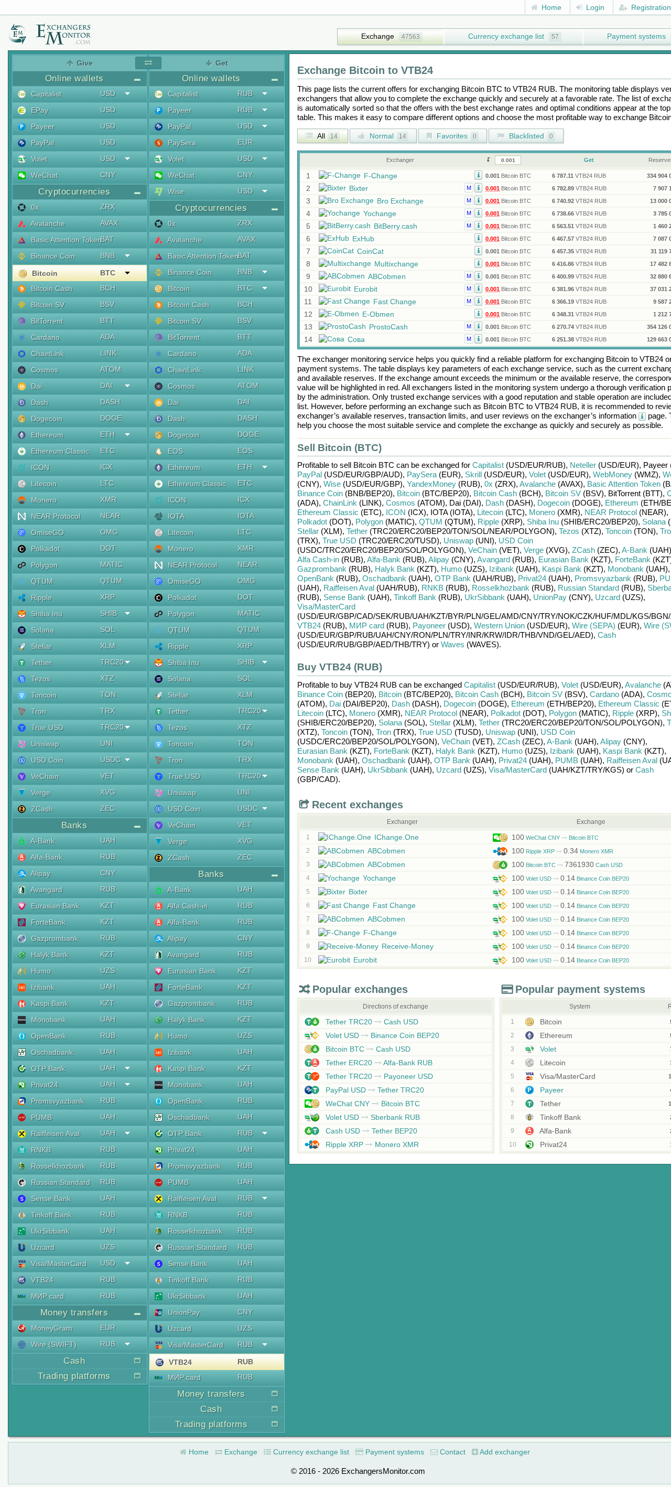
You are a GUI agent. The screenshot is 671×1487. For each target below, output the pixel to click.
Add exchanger (504, 1452)
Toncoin (43, 695)
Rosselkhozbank (57, 1166)
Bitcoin (44, 273)
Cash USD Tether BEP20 (370, 1131)
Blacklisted (530, 136)
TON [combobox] (108, 694)
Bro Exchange (400, 201)
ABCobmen (387, 276)
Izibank (42, 987)
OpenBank (47, 1036)
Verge (39, 792)
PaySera (181, 142)
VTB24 (41, 1280)
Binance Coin (52, 256)
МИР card (46, 1296)
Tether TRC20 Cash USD (370, 1022)
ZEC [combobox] (107, 808)
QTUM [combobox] (111, 580)
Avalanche (47, 223)
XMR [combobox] (108, 499)
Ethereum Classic (59, 451)
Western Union (499, 625)
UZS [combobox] (107, 970)
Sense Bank (50, 1198)
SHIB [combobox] (108, 613)
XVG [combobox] (107, 792)
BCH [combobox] (107, 288)
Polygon (43, 565)
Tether (40, 662)
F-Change (380, 176)
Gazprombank (53, 938)
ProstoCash (388, 327)
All (327, 136)
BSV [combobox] (107, 304)
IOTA (175, 516)
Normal (386, 136)
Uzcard (42, 1247)
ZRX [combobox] (107, 206)
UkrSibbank (49, 1231)
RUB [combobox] (107, 856)
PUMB (40, 1117)
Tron (37, 711)
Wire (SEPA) (593, 625)
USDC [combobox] (110, 759)
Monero (43, 500)
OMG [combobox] (109, 532)
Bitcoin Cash (50, 288)
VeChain (44, 776)
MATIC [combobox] (111, 564)
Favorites (456, 136)
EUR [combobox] (107, 1327)
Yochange (379, 213)
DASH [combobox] (110, 402)
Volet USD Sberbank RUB (371, 1117)
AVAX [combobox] (109, 223)
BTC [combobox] (107, 273)
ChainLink (46, 353)
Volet (38, 159)
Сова (356, 339)
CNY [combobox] (107, 174)
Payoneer (429, 625)
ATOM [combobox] (110, 369)
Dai (35, 386)
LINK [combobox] (108, 353)
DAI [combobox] (106, 385)
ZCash (41, 809)
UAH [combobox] (107, 840)
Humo (40, 971)
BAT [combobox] (107, 239)
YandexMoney (431, 483)
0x (34, 207)
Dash (38, 402)
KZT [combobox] (107, 905)
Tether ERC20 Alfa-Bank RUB (377, 1062)
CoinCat (370, 251)
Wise (175, 191)
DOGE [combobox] (111, 418)
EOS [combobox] (245, 450)
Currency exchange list (506, 36)
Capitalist (45, 94)
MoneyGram (50, 1328)
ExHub (363, 238)
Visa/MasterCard (57, 1263)
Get (589, 160)
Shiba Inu (45, 613)
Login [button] (594, 7)
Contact (452, 1452)
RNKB (40, 1150)
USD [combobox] (107, 93)
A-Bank (42, 841)
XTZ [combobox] (107, 678)
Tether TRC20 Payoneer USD (378, 1076)
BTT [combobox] (107, 320)
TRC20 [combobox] (112, 662)
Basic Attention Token (65, 240)
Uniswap (44, 744)
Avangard (45, 889)
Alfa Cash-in (187, 906)
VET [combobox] (107, 776)
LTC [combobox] (107, 483)
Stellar (40, 646)
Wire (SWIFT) (53, 1344)
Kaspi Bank (48, 1003)
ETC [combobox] (107, 450)
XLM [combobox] (107, 645)
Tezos (39, 679)
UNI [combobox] (106, 743)
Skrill (473, 474)
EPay (38, 110)
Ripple (40, 597)
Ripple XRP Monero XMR (562, 851)
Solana (41, 630)
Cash (607, 634)
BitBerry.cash (395, 226)
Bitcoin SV (46, 305)
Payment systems (393, 1452)
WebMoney (612, 474)
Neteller (583, 465)
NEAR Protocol (54, 516)
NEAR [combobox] (110, 515)
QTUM (41, 581)
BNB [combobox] (107, 255)
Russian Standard (59, 1182)
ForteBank (47, 922)
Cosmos (43, 370)
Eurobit (365, 289)
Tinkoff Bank (50, 1215)
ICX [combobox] (106, 467)
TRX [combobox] (107, 711)
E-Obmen (378, 314)
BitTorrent (46, 321)
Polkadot (44, 548)
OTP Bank (47, 1068)
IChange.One (396, 837)
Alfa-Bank (45, 857)
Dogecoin (45, 418)
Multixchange (396, 264)
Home (550, 7)
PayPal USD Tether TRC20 (373, 1090)
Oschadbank (51, 1052)
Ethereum (46, 435)
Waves (452, 644)
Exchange (377, 36)
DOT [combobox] (108, 548)
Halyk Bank (48, 954)
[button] (478, 174)
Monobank (47, 1019)
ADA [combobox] (107, 337)
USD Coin (46, 760)
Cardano (44, 337)
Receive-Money (408, 946)
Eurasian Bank (54, 906)
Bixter (358, 188)
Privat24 (43, 1085)
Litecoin (43, 483)
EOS (174, 451)
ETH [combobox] (107, 434)
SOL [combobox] (107, 629)
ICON (39, 467)
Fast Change (394, 301)
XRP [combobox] (107, 597)
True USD (46, 727)
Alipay (39, 873)
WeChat (43, 175)
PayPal (41, 142)
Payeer (42, 126)
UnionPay (183, 1312)
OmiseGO (46, 532)
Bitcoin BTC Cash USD (567, 865)
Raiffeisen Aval (54, 1133)
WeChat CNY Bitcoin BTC (555, 838)
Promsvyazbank (56, 1101)
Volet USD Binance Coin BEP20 (570, 878)
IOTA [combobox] (245, 515)
